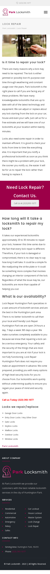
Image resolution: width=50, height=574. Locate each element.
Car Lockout (33, 508)
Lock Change (34, 521)
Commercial (10, 513)
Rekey (8, 526)
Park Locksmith (10, 446)
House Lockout (35, 513)
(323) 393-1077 (25, 3)
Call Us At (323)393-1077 (25, 203)
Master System (35, 517)
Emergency (10, 521)
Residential (10, 508)
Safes (7, 530)
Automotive (10, 517)
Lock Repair (33, 526)
